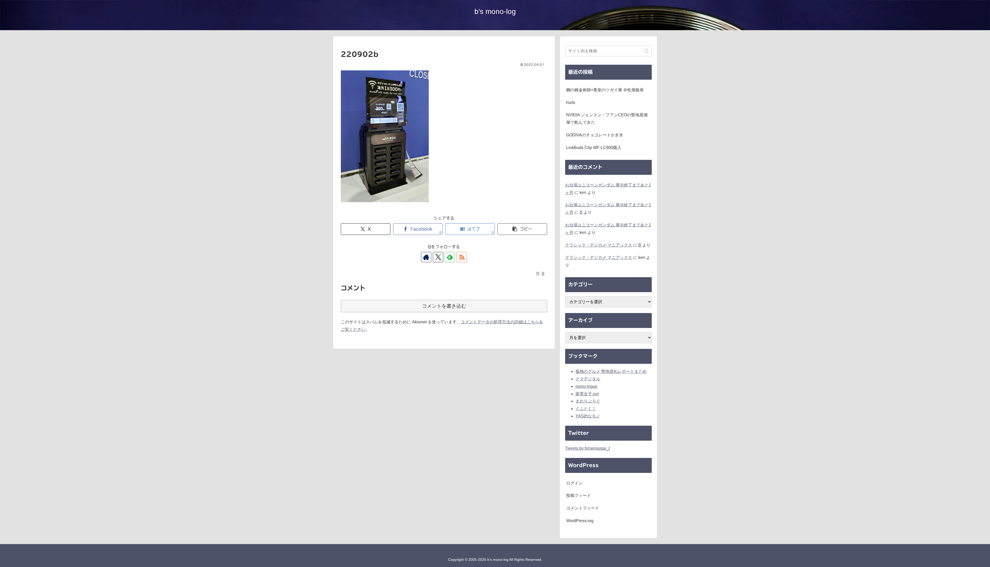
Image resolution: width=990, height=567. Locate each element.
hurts (570, 102)
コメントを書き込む (444, 306)
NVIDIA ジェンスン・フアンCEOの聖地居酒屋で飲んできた (607, 119)
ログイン (574, 483)
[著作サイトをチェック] (426, 257)
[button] (522, 229)
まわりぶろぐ (587, 401)
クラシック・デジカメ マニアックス (598, 245)
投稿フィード (578, 495)
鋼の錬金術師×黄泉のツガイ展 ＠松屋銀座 (605, 90)
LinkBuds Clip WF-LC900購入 (593, 147)
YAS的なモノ (587, 416)
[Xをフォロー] (438, 257)
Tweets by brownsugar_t (587, 448)
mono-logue (586, 386)
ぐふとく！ (585, 408)
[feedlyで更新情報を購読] (450, 257)
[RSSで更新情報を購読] (462, 257)
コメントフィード (582, 508)
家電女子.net (587, 394)
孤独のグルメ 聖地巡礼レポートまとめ (611, 371)
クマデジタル (587, 379)
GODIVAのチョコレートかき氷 (594, 135)
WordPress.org (579, 521)
